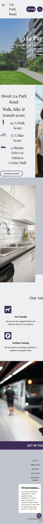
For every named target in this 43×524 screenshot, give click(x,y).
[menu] (3, 5)
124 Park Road (12, 9)
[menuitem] (35, 460)
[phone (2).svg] (40, 11)
